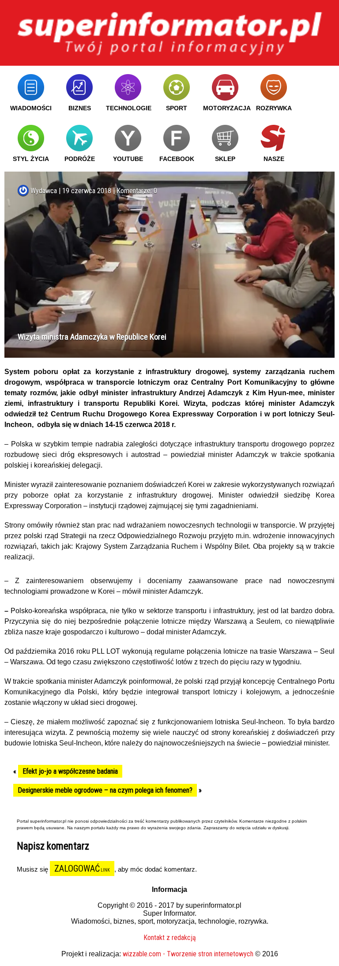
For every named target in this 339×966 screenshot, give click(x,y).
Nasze (274, 158)
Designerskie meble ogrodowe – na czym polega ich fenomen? (105, 790)
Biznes (79, 108)
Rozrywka (274, 108)
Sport (176, 108)
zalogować (77, 868)
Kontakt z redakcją (169, 937)
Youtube (128, 158)
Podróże (79, 158)
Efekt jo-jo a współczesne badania (70, 771)
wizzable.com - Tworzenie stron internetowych (188, 954)
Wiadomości (31, 108)
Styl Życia (31, 158)
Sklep (225, 158)
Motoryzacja (227, 108)
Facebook (176, 158)
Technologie (128, 108)
